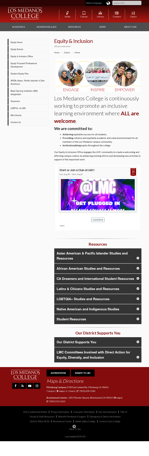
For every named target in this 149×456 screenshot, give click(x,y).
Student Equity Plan (20, 73)
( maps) (84, 397)
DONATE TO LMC (83, 373)
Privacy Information (60, 412)
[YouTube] (29, 386)
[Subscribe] (22, 386)
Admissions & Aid (46, 27)
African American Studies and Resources (88, 268)
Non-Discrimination (108, 412)
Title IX (123, 412)
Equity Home (16, 42)
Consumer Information (84, 412)
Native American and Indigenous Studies (88, 309)
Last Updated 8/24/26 (75, 436)
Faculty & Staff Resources (42, 417)
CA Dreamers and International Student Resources (95, 278)
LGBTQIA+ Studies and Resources (83, 299)
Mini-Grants (16, 115)
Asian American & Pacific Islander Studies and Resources (92, 256)
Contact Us (16, 122)
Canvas (84, 16)
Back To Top (75, 429)
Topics (133, 16)
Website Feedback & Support (72, 417)
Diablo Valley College (85, 421)
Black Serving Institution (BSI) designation (24, 92)
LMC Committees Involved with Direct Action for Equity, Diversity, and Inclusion (93, 355)
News (102, 27)
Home (57, 52)
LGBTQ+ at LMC (18, 108)
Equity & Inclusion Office (22, 56)
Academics (18, 27)
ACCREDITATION (58, 373)
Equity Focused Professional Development (24, 65)
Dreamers (15, 101)
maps (61, 391)
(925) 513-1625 (57, 401)
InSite (67, 16)
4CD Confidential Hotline (35, 412)
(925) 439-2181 (87, 391)
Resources (74, 27)
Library (100, 16)
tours (72, 391)
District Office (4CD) (39, 421)
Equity (67, 52)
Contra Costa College (109, 421)
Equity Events (17, 49)
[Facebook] (15, 386)
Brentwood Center (62, 421)
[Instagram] (37, 386)
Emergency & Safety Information (105, 417)
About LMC (130, 27)
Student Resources (71, 319)
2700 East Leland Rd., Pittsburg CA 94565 (78, 387)
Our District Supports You (76, 342)
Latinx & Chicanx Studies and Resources (88, 288)
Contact (117, 16)
